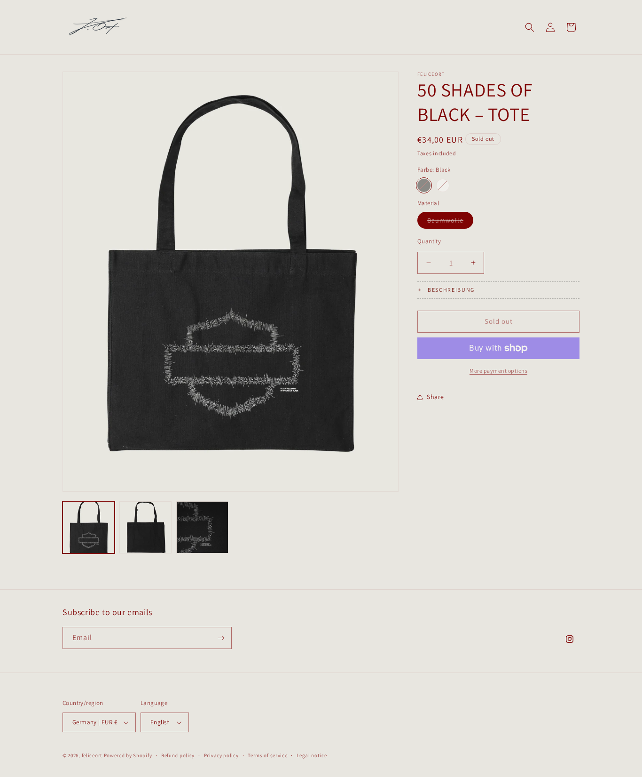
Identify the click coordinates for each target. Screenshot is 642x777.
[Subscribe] (221, 638)
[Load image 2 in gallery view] (145, 527)
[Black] (424, 185)
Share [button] (435, 397)
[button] (529, 27)
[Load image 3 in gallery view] (202, 527)
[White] (442, 185)
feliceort (92, 755)
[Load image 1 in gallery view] (89, 527)
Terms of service (267, 755)
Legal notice (312, 755)
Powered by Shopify (128, 755)
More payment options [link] (498, 370)
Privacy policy (221, 755)
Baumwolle (450, 222)
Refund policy (178, 755)
